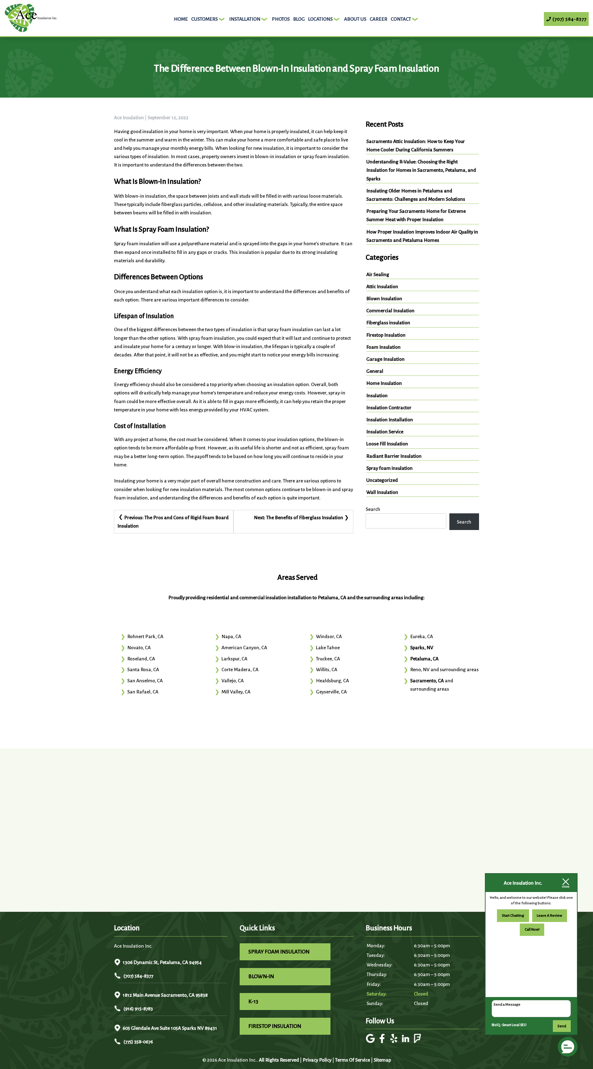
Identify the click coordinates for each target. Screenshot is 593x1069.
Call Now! (532, 930)
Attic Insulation (382, 286)
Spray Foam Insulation (278, 952)
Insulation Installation (389, 419)
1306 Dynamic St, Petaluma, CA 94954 (162, 962)
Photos (281, 19)
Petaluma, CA (424, 658)
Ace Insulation (129, 117)
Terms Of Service (352, 1060)
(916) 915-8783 (138, 1008)
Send (561, 1026)
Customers (204, 19)
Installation (244, 19)
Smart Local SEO (514, 1025)
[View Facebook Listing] (382, 1041)
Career (378, 19)
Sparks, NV (421, 647)
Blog (299, 19)
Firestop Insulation (386, 335)
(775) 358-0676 (138, 1041)
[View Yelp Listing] (394, 1041)
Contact (401, 19)
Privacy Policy (317, 1060)
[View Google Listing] (371, 1041)
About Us (355, 19)
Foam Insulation (383, 347)
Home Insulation (384, 383)
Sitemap (382, 1060)
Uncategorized (382, 480)
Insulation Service (384, 431)
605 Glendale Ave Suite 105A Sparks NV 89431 (170, 1028)
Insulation (377, 395)
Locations (320, 19)
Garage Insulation (385, 359)
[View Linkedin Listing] (406, 1041)
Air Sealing (377, 274)
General (374, 371)
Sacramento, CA (427, 680)
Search (373, 509)
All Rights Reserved (279, 1060)
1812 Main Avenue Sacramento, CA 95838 (165, 995)
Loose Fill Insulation (387, 443)
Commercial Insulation (390, 310)
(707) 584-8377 (138, 976)
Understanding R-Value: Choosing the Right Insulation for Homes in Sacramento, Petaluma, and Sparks (421, 170)
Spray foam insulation (389, 468)
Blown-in (261, 976)
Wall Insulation (382, 492)
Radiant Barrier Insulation (394, 456)
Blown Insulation (384, 298)
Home (181, 19)
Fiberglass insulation (388, 322)
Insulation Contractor (388, 407)
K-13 (253, 1001)
